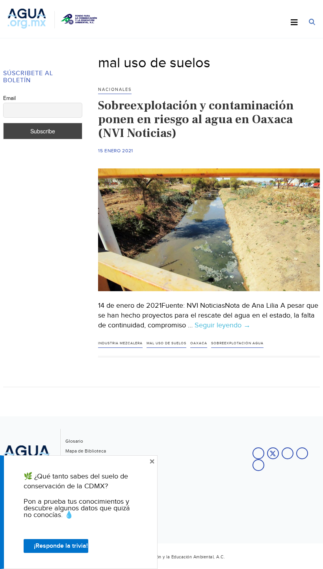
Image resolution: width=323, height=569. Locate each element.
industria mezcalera (120, 343)
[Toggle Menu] (294, 23)
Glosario (74, 441)
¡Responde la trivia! (61, 546)
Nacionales (115, 89)
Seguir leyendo (223, 325)
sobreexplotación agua (237, 343)
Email (9, 98)
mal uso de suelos (166, 343)
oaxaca (198, 343)
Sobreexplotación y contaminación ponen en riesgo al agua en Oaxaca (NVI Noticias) (196, 119)
